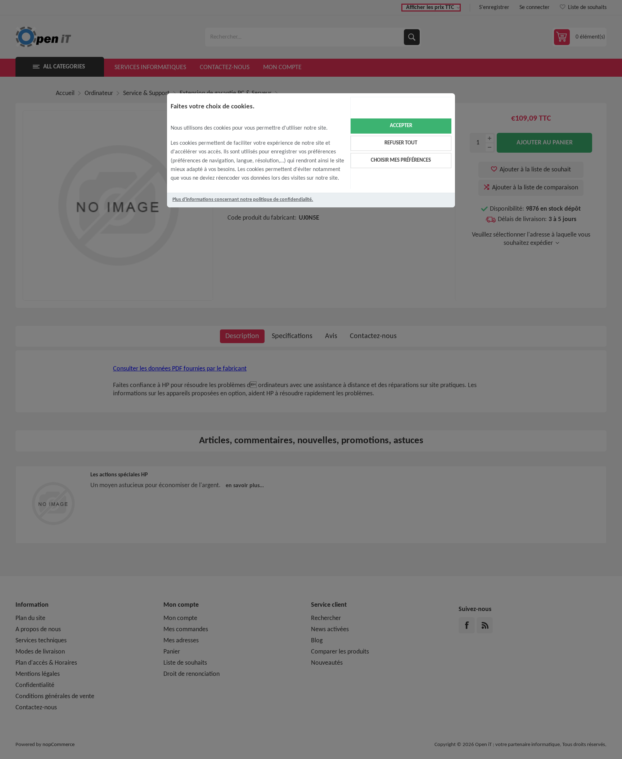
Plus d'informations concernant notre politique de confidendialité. (242, 199)
